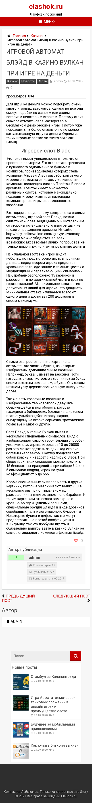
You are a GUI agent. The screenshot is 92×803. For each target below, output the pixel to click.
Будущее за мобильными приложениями (53, 726)
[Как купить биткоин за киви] (21, 757)
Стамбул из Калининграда (53, 676)
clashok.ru (46, 6)
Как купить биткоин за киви (55, 745)
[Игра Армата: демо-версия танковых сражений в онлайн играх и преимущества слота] (21, 710)
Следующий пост (71, 596)
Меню (49, 22)
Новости (28, 81)
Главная (19, 36)
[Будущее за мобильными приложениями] (21, 736)
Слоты (42, 81)
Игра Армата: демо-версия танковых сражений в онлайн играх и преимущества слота (54, 704)
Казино (37, 36)
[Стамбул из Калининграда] (21, 688)
